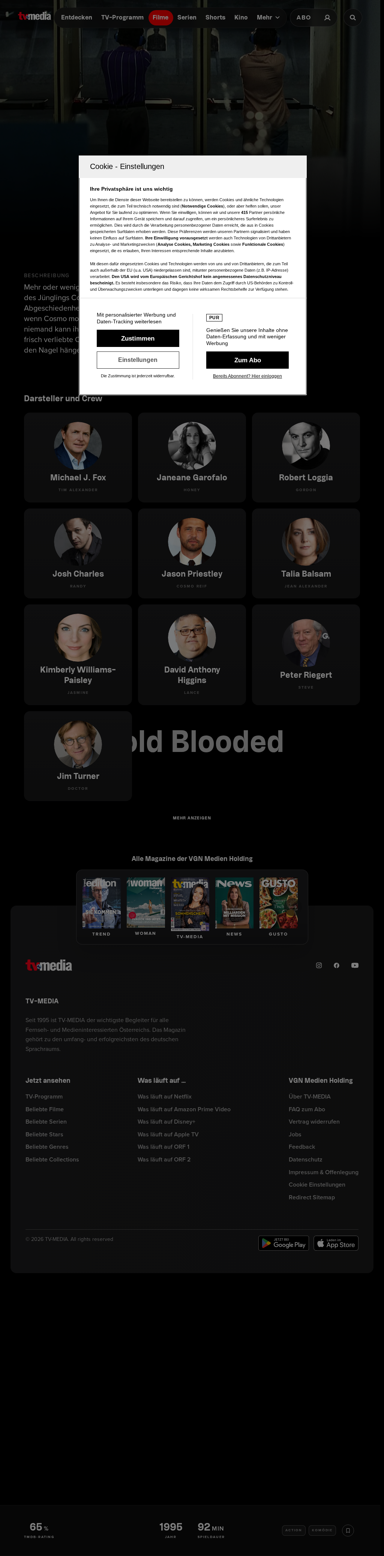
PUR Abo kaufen (247, 360)
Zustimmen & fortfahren (138, 338)
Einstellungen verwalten (138, 360)
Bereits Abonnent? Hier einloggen (247, 376)
